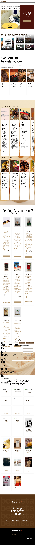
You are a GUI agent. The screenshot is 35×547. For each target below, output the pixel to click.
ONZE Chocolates (17, 391)
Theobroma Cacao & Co (17, 321)
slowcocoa (6, 487)
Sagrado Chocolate (6, 469)
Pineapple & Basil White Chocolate (17, 233)
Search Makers (25, 520)
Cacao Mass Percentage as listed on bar (17, 355)
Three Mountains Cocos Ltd (17, 412)
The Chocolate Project (28, 401)
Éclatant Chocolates (29, 469)
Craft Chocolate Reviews (5, 75)
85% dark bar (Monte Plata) (28, 276)
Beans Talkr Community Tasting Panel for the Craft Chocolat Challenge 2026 (14, 166)
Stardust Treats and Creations (28, 412)
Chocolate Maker (15, 347)
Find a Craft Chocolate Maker (30, 342)
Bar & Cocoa (6, 400)
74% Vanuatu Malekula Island (6, 278)
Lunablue (17, 420)
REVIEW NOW (17, 256)
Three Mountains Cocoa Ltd (6, 412)
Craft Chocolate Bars (22, 75)
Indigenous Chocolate (6, 275)
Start (23, 358)
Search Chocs (15, 520)
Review (6, 520)
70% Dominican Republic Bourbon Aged (6, 322)
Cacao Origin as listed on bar (16, 352)
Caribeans (6, 391)
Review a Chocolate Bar (15, 342)
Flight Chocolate (17, 274)
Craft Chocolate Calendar (14, 75)
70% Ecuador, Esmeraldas (6, 232)
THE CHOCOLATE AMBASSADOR (29, 430)
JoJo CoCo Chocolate (29, 392)
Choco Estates (17, 487)
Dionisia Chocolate (17, 230)
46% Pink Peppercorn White (17, 324)
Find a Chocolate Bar (22, 342)
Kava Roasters (29, 274)
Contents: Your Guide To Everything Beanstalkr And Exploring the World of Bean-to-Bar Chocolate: (5, 166)
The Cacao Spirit (6, 230)
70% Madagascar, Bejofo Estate (17, 276)
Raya (6, 420)
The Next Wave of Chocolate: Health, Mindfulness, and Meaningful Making (24, 166)
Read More (4, 153)
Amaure (17, 469)
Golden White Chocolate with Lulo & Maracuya (29, 234)
